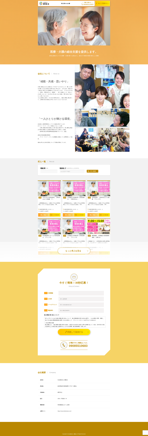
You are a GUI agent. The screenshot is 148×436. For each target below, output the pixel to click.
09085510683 (88, 4)
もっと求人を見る (73, 251)
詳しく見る (43, 215)
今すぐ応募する (103, 3)
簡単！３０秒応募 (54, 215)
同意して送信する (75, 332)
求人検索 (93, 171)
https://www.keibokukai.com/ (64, 411)
